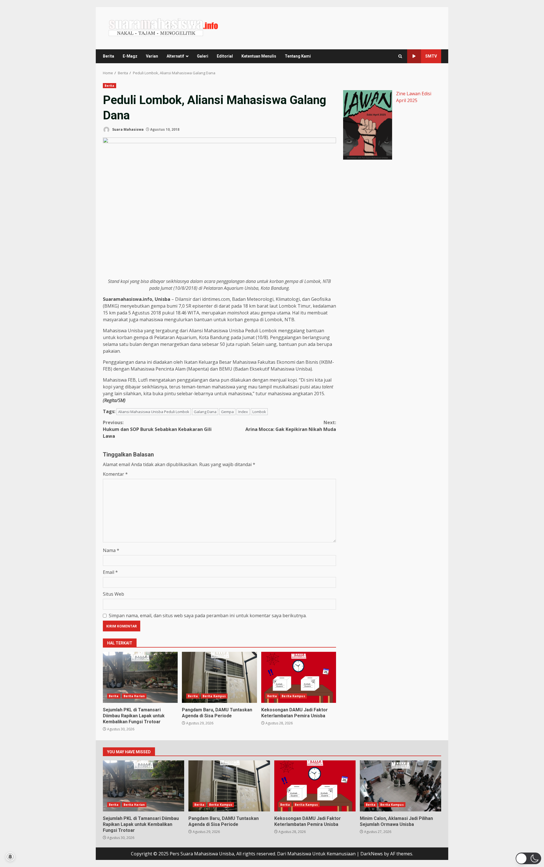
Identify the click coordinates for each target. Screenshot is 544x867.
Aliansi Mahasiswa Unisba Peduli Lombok (153, 411)
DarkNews (371, 854)
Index (243, 411)
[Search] (400, 56)
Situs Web (113, 594)
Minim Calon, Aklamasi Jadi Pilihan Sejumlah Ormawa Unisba (400, 785)
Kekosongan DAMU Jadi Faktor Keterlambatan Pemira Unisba (298, 677)
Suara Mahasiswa (127, 129)
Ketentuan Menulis (258, 56)
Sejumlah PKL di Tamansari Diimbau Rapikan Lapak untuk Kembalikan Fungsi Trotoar (140, 677)
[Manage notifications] (10, 856)
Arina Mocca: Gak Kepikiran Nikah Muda (290, 425)
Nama (111, 550)
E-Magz (130, 56)
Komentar (115, 474)
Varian (152, 56)
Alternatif (175, 56)
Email (110, 572)
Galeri (202, 56)
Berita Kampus (214, 696)
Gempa (227, 411)
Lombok (259, 411)
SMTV (431, 56)
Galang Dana (205, 411)
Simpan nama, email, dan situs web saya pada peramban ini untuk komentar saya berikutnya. (208, 615)
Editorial (225, 56)
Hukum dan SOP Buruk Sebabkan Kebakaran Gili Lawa (157, 429)
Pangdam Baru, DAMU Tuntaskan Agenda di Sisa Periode (219, 677)
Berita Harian (134, 696)
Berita (108, 56)
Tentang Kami (298, 56)
